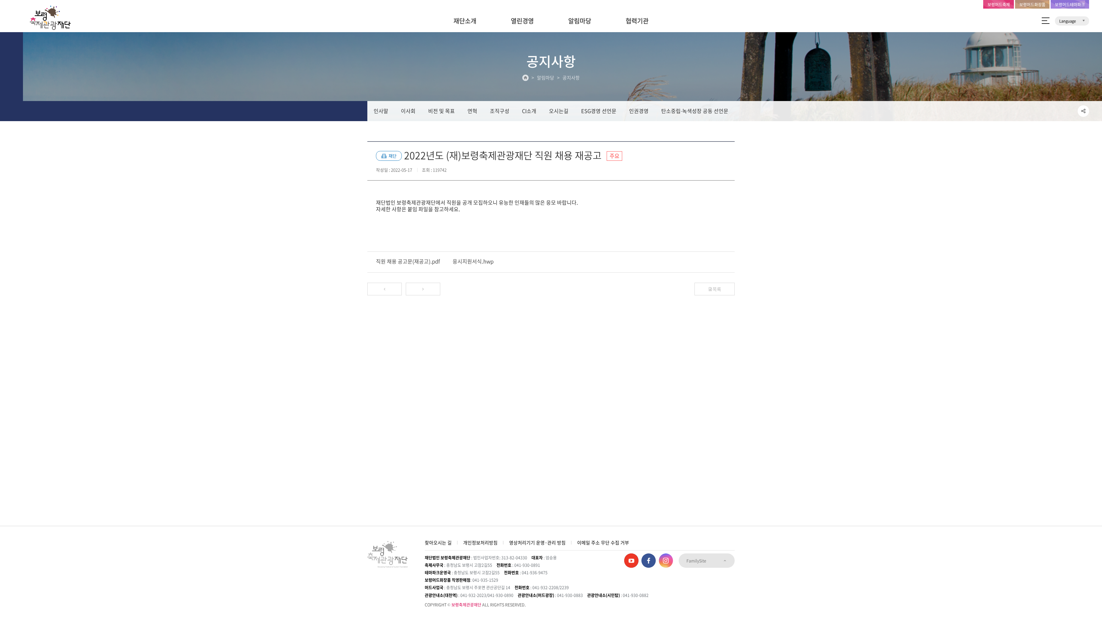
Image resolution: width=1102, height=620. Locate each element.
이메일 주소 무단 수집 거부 (603, 542)
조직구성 (499, 111)
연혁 (472, 111)
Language (1068, 21)
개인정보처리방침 (480, 542)
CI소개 (529, 111)
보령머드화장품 (1032, 4)
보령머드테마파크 (1070, 4)
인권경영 (639, 111)
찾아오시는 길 (438, 542)
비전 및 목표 (441, 111)
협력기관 (637, 20)
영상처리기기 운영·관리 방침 (537, 542)
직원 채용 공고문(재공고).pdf (408, 261)
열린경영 (522, 20)
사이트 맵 (1045, 20)
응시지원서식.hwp (473, 261)
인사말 (381, 111)
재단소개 (464, 20)
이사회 (408, 111)
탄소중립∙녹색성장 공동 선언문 (694, 111)
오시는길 (559, 111)
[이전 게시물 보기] (384, 289)
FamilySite (696, 560)
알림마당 (579, 20)
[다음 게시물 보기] (423, 289)
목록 (717, 289)
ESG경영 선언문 (598, 111)
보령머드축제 (998, 4)
